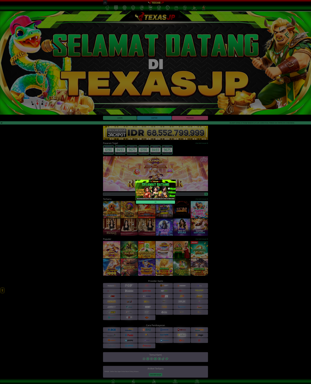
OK (155, 202)
